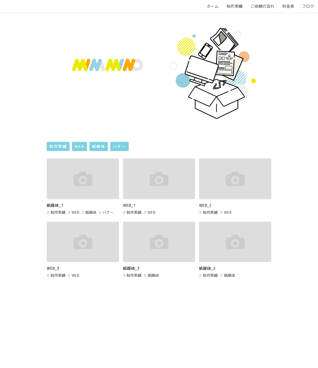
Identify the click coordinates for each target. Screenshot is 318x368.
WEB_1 (129, 205)
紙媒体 (98, 146)
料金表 (288, 6)
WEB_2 (205, 205)
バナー (119, 146)
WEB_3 (53, 268)
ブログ (308, 6)
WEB (79, 146)
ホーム (213, 6)
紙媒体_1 (55, 205)
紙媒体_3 (131, 268)
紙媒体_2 (207, 268)
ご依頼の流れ (262, 6)
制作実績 (234, 6)
